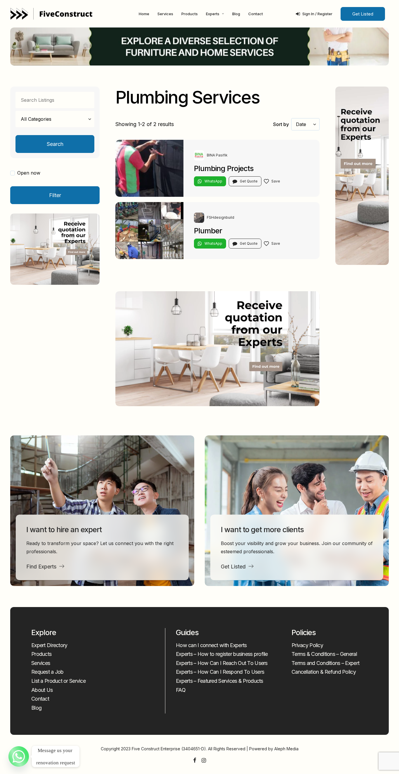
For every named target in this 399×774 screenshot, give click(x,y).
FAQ (180, 690)
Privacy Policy (307, 645)
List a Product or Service (58, 681)
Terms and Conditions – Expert (325, 663)
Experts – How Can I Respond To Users (220, 672)
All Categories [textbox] (36, 119)
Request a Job (47, 672)
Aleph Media (286, 748)
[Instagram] (204, 761)
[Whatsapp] (18, 756)
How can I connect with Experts (211, 645)
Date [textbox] (301, 124)
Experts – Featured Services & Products (219, 681)
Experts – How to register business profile (222, 654)
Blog (236, 13)
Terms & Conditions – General (324, 654)
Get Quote (249, 181)
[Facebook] (194, 761)
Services (165, 13)
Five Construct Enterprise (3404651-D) (169, 748)
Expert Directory (49, 645)
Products (189, 13)
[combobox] (54, 119)
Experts (212, 13)
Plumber (208, 230)
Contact (255, 13)
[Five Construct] (51, 14)
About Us (42, 690)
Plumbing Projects (224, 168)
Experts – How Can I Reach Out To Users (222, 663)
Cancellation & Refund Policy (324, 672)
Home (144, 13)
